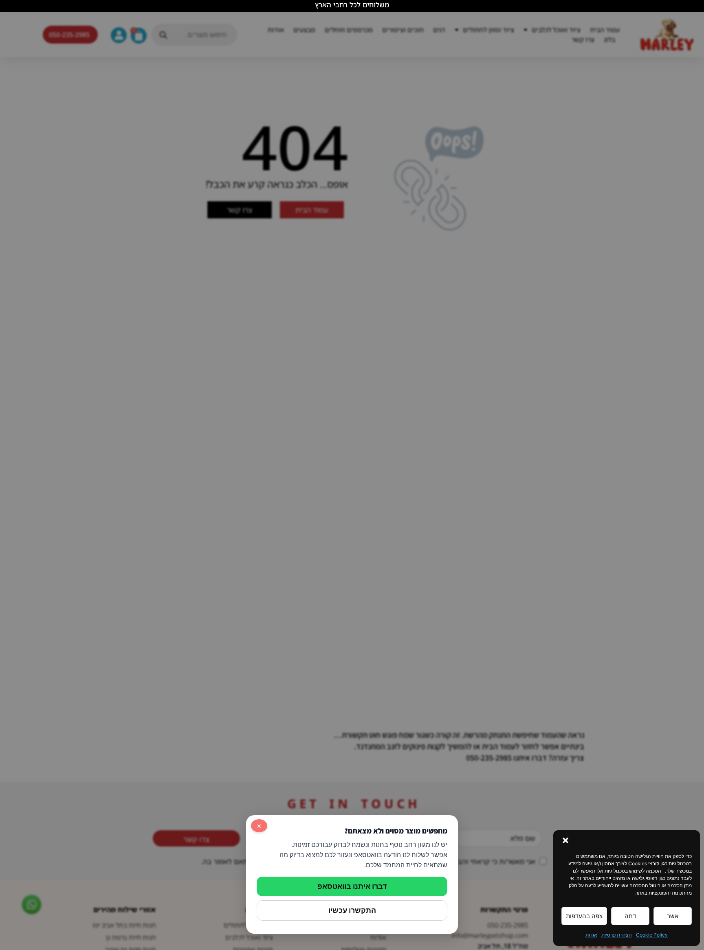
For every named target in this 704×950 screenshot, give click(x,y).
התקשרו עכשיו (352, 910)
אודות (591, 935)
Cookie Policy (652, 935)
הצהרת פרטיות (616, 935)
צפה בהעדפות (584, 916)
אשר (672, 916)
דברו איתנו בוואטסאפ (352, 886)
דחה (630, 916)
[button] (565, 840)
